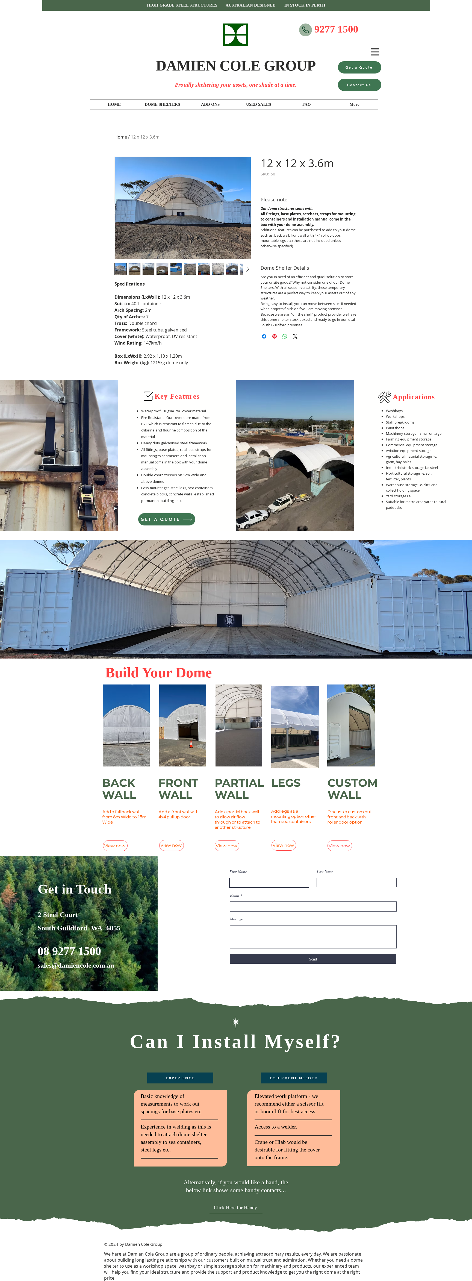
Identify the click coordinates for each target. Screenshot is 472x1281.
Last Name (325, 872)
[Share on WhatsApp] (285, 336)
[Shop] (305, 29)
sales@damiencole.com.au (76, 965)
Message (236, 919)
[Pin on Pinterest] (274, 336)
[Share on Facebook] (264, 336)
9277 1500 (336, 29)
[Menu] (375, 52)
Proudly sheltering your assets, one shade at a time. (235, 84)
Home (120, 137)
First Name (238, 872)
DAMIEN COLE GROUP (236, 66)
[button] (236, 5)
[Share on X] (295, 336)
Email (234, 895)
